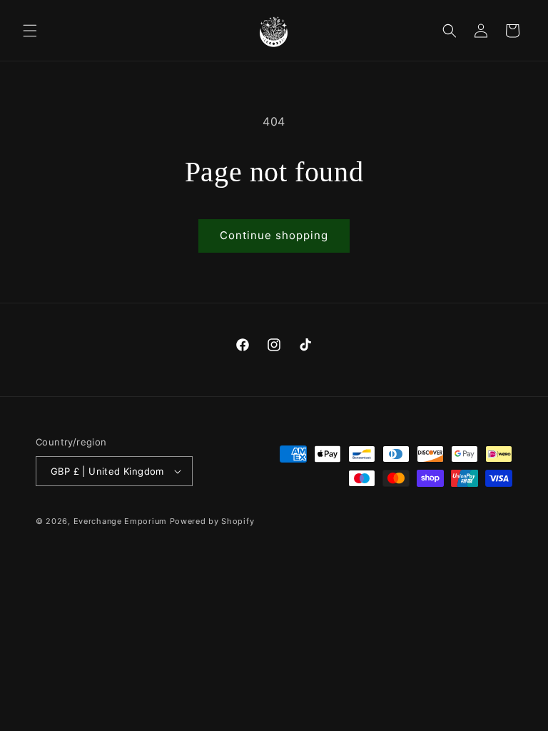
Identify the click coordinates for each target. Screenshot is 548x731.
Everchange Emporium (120, 521)
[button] (30, 30)
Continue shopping (274, 235)
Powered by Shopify (212, 521)
